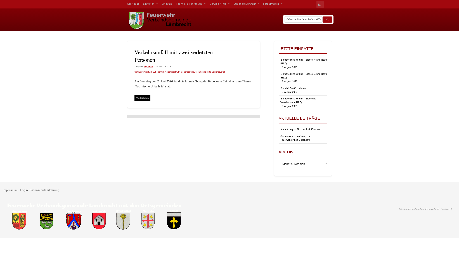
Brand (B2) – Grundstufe (293, 88)
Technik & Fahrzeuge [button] (189, 3)
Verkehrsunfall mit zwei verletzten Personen (173, 55)
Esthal (151, 72)
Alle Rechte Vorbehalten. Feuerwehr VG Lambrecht (425, 209)
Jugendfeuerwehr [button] (245, 3)
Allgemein (148, 67)
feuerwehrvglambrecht (166, 72)
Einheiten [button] (149, 3)
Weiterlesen (142, 98)
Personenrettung (186, 72)
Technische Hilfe (203, 72)
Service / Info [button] (218, 3)
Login (24, 190)
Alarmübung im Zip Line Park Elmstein (300, 129)
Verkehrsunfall (218, 72)
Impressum (10, 190)
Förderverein (271, 3)
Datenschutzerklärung (44, 190)
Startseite (133, 3)
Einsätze (167, 3)
